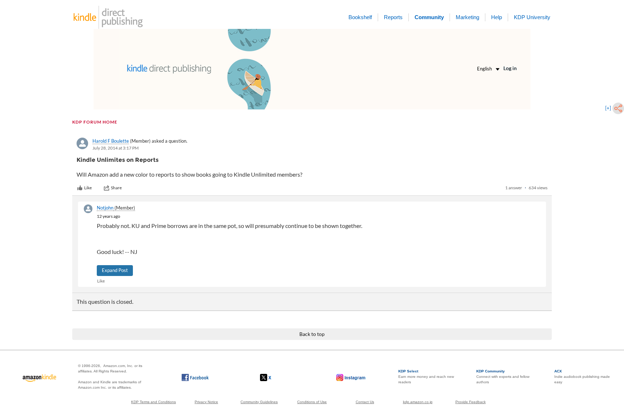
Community (429, 17)
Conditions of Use (312, 402)
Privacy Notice (206, 402)
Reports (393, 17)
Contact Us (365, 402)
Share (116, 187)
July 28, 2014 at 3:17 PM (115, 148)
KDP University (532, 17)
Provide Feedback (470, 402)
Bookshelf (360, 17)
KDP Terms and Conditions (153, 402)
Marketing (467, 17)
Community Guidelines (259, 402)
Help (496, 17)
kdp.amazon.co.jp (418, 402)
